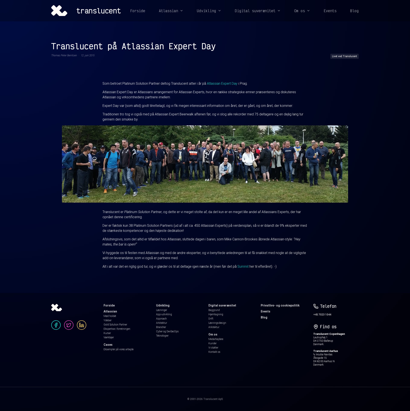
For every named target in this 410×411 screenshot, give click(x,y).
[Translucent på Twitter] (68, 325)
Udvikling (206, 10)
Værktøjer (109, 337)
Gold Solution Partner (115, 324)
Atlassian (168, 10)
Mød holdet (110, 316)
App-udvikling (164, 314)
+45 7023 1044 (322, 314)
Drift (210, 318)
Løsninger (161, 310)
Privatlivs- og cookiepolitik (280, 305)
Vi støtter (213, 347)
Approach (161, 318)
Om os (299, 10)
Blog (354, 10)
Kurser (107, 333)
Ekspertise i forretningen (117, 328)
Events (330, 10)
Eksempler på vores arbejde (118, 349)
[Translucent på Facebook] (56, 325)
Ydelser (107, 320)
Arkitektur (161, 322)
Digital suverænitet (255, 10)
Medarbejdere (215, 339)
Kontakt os (214, 351)
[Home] (59, 10)
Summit (243, 266)
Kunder (212, 343)
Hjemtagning (215, 314)
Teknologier (162, 335)
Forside (137, 10)
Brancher (161, 327)
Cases (108, 344)
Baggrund (214, 310)
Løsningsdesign (217, 322)
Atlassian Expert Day (222, 83)
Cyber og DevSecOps (167, 331)
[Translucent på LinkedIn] (81, 325)
